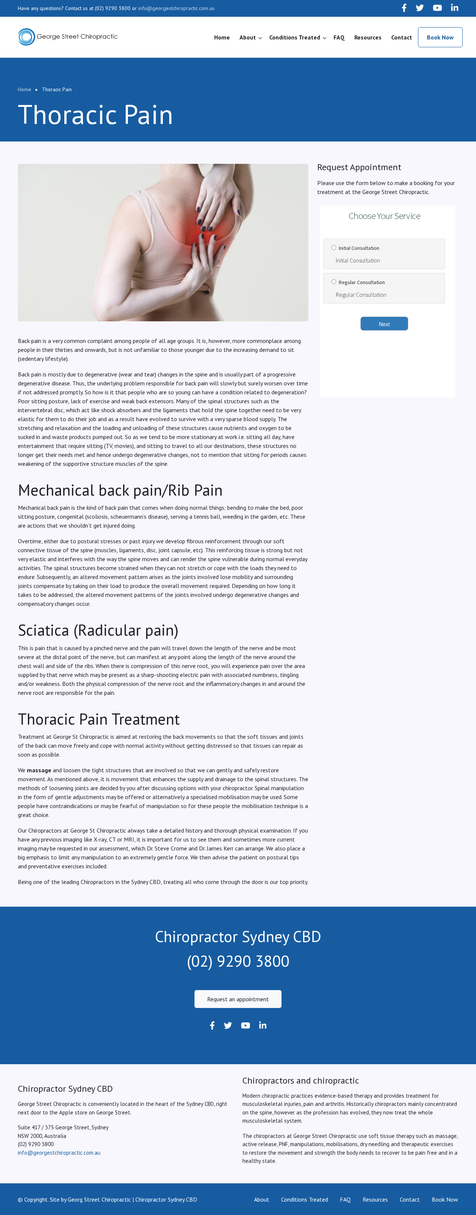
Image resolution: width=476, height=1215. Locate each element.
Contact (401, 37)
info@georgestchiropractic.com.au (176, 8)
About (250, 40)
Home (222, 37)
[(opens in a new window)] (404, 8)
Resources (368, 37)
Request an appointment (238, 999)
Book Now (440, 37)
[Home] (68, 36)
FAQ (339, 37)
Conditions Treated (298, 40)
